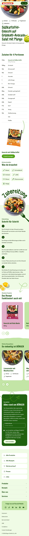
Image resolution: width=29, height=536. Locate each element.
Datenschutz (5, 516)
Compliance (4, 526)
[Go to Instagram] (5, 507)
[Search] (22, 3)
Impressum (4, 513)
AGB (3, 523)
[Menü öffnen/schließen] (26, 3)
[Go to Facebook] (13, 507)
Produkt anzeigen (8, 156)
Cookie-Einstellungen (7, 530)
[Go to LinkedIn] (16, 507)
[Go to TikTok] (9, 507)
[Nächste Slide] (7, 333)
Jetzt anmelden (10, 441)
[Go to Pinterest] (20, 507)
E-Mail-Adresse (8, 423)
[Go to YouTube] (23, 507)
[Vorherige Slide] (3, 333)
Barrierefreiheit (5, 520)
